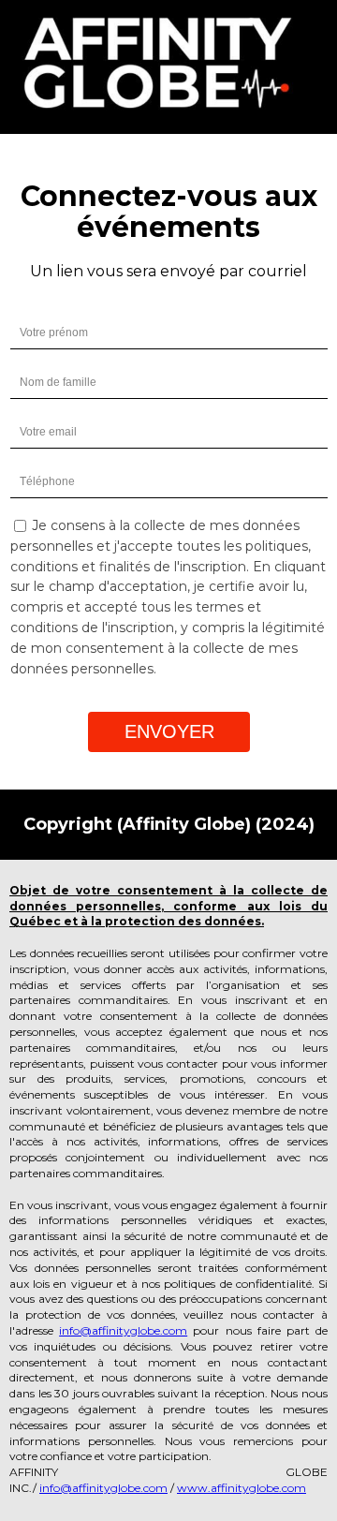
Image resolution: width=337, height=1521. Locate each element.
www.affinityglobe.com (241, 1488)
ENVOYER (169, 731)
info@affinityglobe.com (123, 1330)
